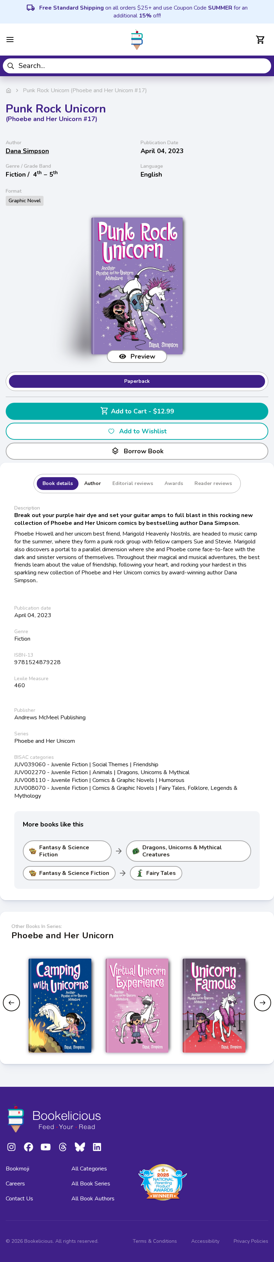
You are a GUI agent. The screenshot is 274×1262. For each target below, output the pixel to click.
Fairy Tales (161, 873)
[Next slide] (262, 1002)
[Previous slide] (11, 1002)
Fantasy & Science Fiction (64, 851)
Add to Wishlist (143, 431)
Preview (143, 356)
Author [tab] (92, 483)
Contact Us (19, 1199)
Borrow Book (137, 451)
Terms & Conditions (155, 1241)
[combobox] (137, 65)
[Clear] (263, 65)
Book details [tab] (57, 483)
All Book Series (90, 1184)
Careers (15, 1184)
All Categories (89, 1169)
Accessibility (205, 1241)
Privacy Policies (251, 1241)
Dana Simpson (27, 151)
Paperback (137, 381)
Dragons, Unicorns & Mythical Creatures (182, 851)
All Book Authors (93, 1199)
